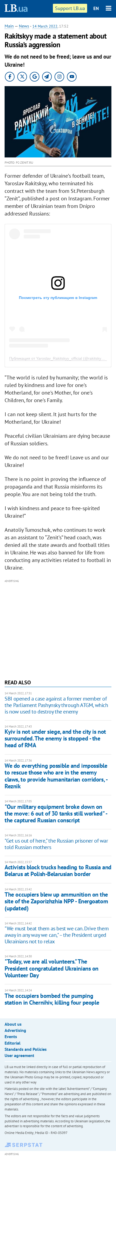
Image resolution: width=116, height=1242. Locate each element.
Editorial (13, 1043)
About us (13, 1024)
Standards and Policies (26, 1049)
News (24, 26)
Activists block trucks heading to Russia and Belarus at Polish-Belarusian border (58, 870)
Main (9, 26)
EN (96, 8)
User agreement (19, 1055)
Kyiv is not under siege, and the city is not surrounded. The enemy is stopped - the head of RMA (55, 738)
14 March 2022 (44, 26)
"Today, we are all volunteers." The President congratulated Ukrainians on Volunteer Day (51, 968)
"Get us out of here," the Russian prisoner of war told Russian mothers (56, 844)
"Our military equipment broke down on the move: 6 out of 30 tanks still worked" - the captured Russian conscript (56, 813)
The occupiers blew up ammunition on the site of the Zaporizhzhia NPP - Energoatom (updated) (56, 901)
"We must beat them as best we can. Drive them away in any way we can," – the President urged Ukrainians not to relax (56, 935)
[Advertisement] (58, 628)
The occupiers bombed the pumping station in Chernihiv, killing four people (52, 999)
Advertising (15, 1030)
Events (11, 1036)
